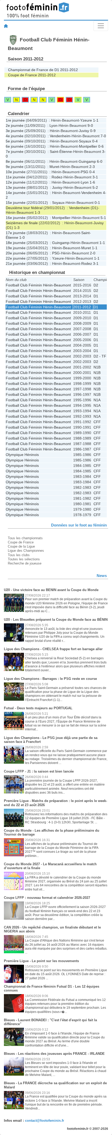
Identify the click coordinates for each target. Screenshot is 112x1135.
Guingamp (87, 161)
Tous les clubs (19, 555)
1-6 (92, 182)
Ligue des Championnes (26, 551)
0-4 (95, 141)
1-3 (37, 212)
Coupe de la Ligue (21, 546)
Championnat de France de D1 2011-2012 (43, 70)
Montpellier (88, 146)
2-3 (92, 167)
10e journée (16, 172)
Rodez (57, 177)
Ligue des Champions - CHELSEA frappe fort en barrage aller (53, 649)
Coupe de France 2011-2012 (32, 75)
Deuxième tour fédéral (24, 208)
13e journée (16, 187)
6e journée (14, 146)
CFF (97, 422)
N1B (97, 367)
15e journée (16, 202)
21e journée (16, 263)
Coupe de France (21, 542)
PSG (84, 172)
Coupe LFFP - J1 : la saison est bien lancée (39, 771)
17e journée (16, 233)
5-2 (95, 187)
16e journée (16, 218)
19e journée (16, 248)
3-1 (95, 177)
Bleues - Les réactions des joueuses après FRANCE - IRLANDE (54, 1054)
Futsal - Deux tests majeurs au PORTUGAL (38, 708)
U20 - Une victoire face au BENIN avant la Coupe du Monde (51, 590)
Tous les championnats (25, 538)
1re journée (15, 120)
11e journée (15, 177)
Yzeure (86, 120)
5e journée (14, 141)
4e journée (14, 136)
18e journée (16, 243)
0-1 (97, 202)
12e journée (16, 182)
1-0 (22, 237)
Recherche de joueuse (24, 563)
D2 (96, 285)
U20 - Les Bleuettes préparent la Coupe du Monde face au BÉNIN (56, 620)
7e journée (14, 151)
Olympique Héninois (22, 455)
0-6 (101, 146)
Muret (54, 167)
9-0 (90, 125)
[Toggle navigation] (101, 26)
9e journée (14, 167)
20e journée (16, 253)
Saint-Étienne (61, 151)
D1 (96, 296)
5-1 (103, 218)
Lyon (53, 125)
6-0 (99, 161)
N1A (97, 400)
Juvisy (84, 131)
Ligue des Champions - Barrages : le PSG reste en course (50, 679)
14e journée (16, 193)
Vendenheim (60, 136)
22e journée (16, 258)
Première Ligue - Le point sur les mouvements (41, 961)
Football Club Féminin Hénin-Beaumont (38, 285)
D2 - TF (100, 356)
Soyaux (85, 141)
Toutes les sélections (24, 559)
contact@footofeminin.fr (44, 1121)
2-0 (92, 253)
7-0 (103, 136)
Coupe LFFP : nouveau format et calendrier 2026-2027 (47, 898)
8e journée (14, 161)
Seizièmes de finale (22, 223)
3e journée (14, 131)
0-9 (93, 131)
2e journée (14, 125)
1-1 (95, 120)
